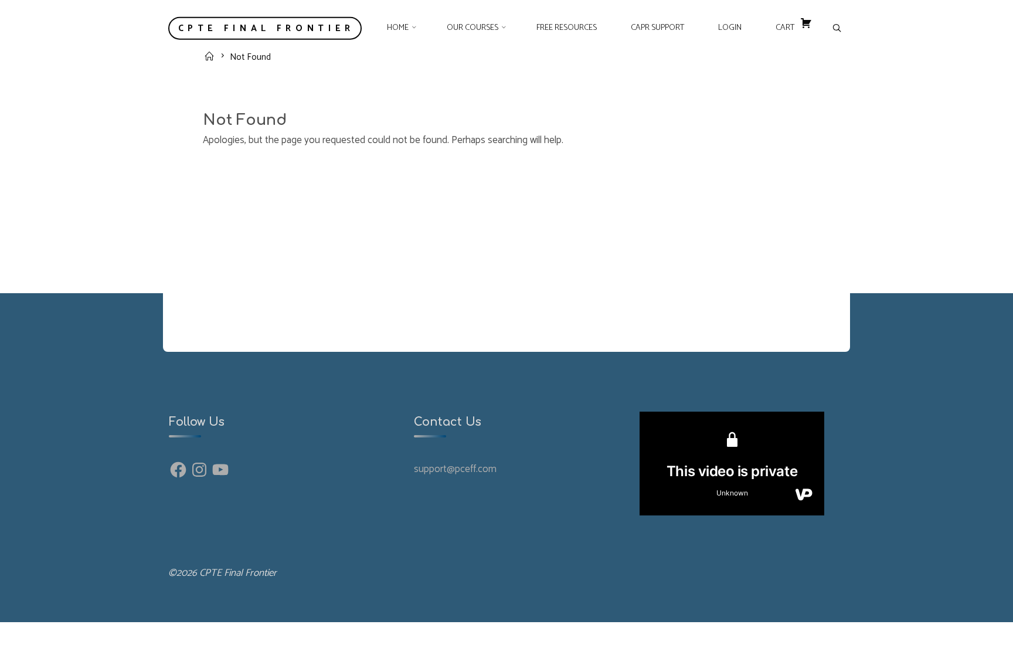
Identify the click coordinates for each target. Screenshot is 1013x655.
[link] (836, 29)
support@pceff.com (455, 469)
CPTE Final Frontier (266, 28)
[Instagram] (199, 469)
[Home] (211, 56)
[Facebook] (178, 469)
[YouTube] (220, 469)
